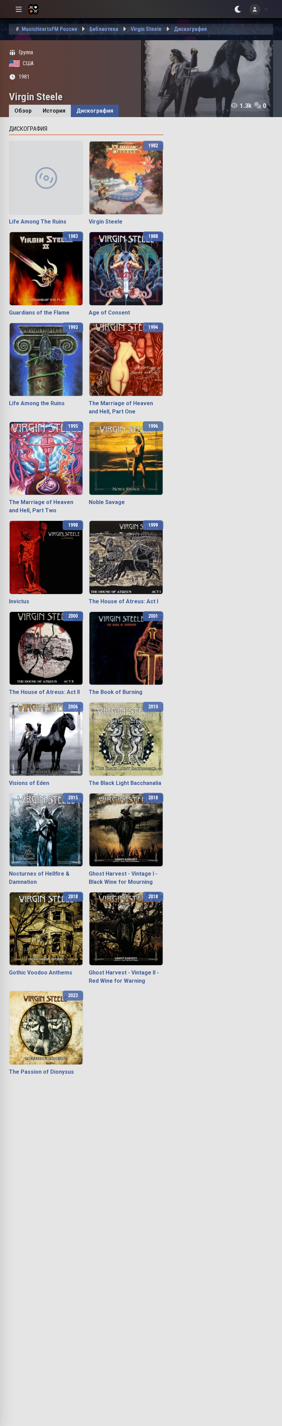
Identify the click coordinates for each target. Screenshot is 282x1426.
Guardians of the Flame (39, 312)
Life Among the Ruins (37, 403)
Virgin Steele (105, 221)
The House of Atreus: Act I (123, 601)
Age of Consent (109, 312)
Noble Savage (107, 502)
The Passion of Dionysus (41, 1072)
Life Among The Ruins (37, 221)
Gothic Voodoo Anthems (40, 972)
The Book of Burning (115, 692)
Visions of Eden (29, 783)
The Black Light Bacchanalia (125, 783)
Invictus (19, 601)
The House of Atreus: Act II (44, 692)
